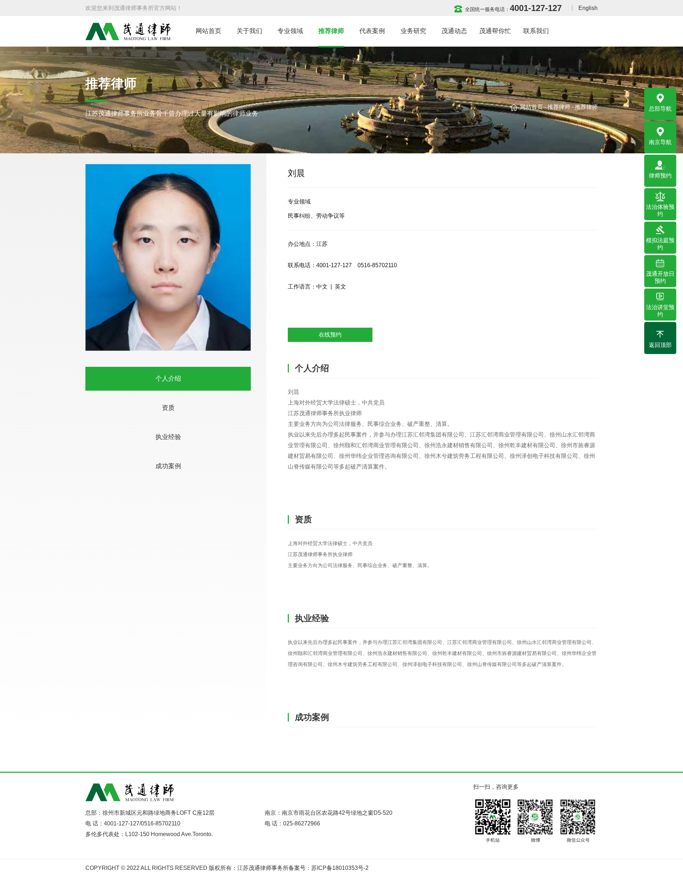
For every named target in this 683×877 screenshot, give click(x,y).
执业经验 (168, 436)
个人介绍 (168, 378)
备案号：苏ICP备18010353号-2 (328, 868)
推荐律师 (558, 107)
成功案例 (168, 466)
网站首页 (531, 107)
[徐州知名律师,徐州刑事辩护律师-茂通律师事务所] (127, 31)
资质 (168, 407)
